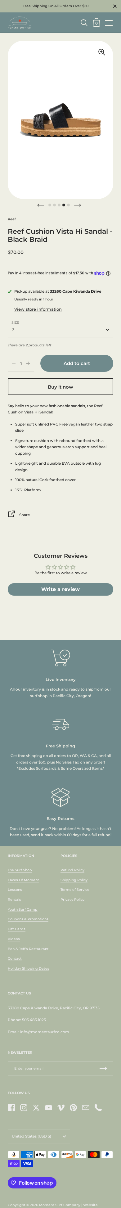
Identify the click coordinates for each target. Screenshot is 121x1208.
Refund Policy (72, 870)
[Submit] (103, 1068)
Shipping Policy (73, 880)
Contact (15, 958)
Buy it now (60, 387)
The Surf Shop (20, 870)
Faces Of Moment (23, 880)
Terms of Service (74, 889)
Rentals (14, 899)
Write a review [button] (60, 589)
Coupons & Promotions (28, 919)
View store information (38, 309)
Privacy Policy (72, 899)
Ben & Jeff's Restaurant (28, 949)
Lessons (15, 889)
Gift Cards (16, 929)
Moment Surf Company (59, 1205)
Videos (14, 939)
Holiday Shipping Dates (28, 968)
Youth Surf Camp (23, 909)
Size (15, 322)
